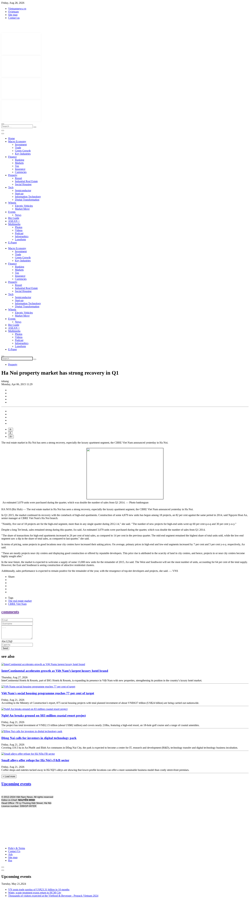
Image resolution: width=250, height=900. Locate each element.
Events (11, 211)
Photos (18, 227)
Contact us (14, 17)
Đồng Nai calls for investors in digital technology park (39, 738)
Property (12, 175)
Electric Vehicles (24, 205)
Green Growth (23, 150)
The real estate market (20, 600)
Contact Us (14, 851)
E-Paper (12, 242)
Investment (21, 144)
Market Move (22, 208)
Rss (10, 860)
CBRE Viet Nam (17, 603)
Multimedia (14, 224)
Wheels (12, 202)
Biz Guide (13, 218)
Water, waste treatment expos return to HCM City (34, 892)
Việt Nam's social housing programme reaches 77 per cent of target (47, 693)
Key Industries (23, 153)
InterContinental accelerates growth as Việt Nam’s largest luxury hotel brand (54, 671)
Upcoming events (16, 784)
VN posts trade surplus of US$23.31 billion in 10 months (38, 889)
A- (11, 429)
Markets (19, 162)
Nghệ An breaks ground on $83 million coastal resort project (43, 715)
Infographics (21, 236)
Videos (18, 230)
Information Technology (28, 196)
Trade (18, 147)
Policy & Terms (16, 848)
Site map (13, 14)
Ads (10, 854)
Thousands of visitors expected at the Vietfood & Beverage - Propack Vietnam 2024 (53, 895)
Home (11, 138)
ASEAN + (14, 221)
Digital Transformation (27, 199)
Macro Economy (17, 141)
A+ (11, 436)
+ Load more (9, 776)
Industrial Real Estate (26, 181)
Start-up (19, 193)
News (18, 215)
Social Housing (23, 184)
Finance (12, 156)
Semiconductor (23, 190)
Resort (18, 178)
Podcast (19, 233)
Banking (19, 159)
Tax (17, 166)
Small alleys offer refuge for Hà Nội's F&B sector (35, 760)
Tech (10, 187)
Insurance (20, 169)
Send (5, 648)
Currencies (21, 172)
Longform (20, 239)
